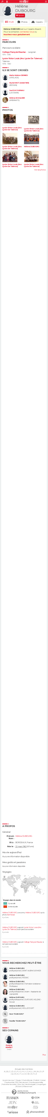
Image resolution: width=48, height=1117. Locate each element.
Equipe (18, 1080)
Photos (24, 22)
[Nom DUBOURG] (5, 1014)
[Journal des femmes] (12, 1097)
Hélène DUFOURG (16, 997)
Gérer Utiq (20, 1084)
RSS (17, 1082)
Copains (39, 22)
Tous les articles (9, 1082)
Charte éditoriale (27, 1080)
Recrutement (23, 1082)
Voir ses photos (40, 170)
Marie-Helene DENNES (18, 75)
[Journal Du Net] (12, 1102)
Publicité (36, 1080)
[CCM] (35, 1097)
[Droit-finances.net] (35, 1102)
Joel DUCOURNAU (16, 90)
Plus (44, 1055)
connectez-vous (27, 32)
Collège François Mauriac (14, 52)
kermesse (11, 915)
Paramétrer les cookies (9, 1084)
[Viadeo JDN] (35, 1107)
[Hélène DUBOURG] (7, 10)
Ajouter (21, 15)
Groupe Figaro (41, 1084)
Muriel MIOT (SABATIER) (19, 83)
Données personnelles (36, 1082)
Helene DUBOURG (16, 1006)
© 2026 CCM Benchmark (24, 1086)
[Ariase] (12, 1112)
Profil (11, 22)
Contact (43, 1080)
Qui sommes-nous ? (8, 1080)
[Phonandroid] (35, 1112)
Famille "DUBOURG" (17, 1021)
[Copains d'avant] (12, 1107)
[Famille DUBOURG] (5, 1021)
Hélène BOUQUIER (17, 98)
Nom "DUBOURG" (16, 1014)
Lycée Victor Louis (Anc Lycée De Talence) (22, 58)
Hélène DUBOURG (31, 147)
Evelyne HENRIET (9, 1046)
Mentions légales (30, 1084)
